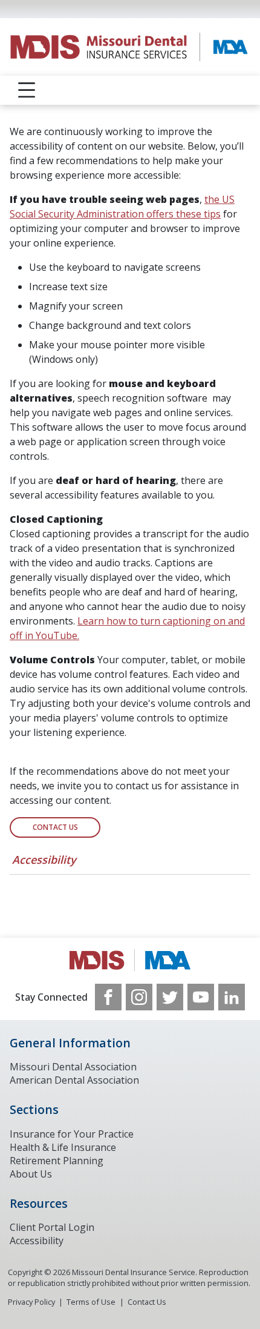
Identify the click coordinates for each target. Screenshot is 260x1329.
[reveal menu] (27, 90)
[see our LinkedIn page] (231, 997)
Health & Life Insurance (63, 1147)
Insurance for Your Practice (72, 1134)
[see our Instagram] (139, 997)
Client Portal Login (52, 1227)
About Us (31, 1174)
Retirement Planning (56, 1160)
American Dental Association (74, 1080)
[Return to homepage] (130, 47)
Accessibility (44, 859)
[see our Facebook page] (108, 997)
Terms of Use (91, 1301)
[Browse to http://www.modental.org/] (130, 960)
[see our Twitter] (170, 997)
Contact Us (55, 827)
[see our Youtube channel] (200, 997)
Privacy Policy (31, 1301)
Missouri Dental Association (73, 1066)
